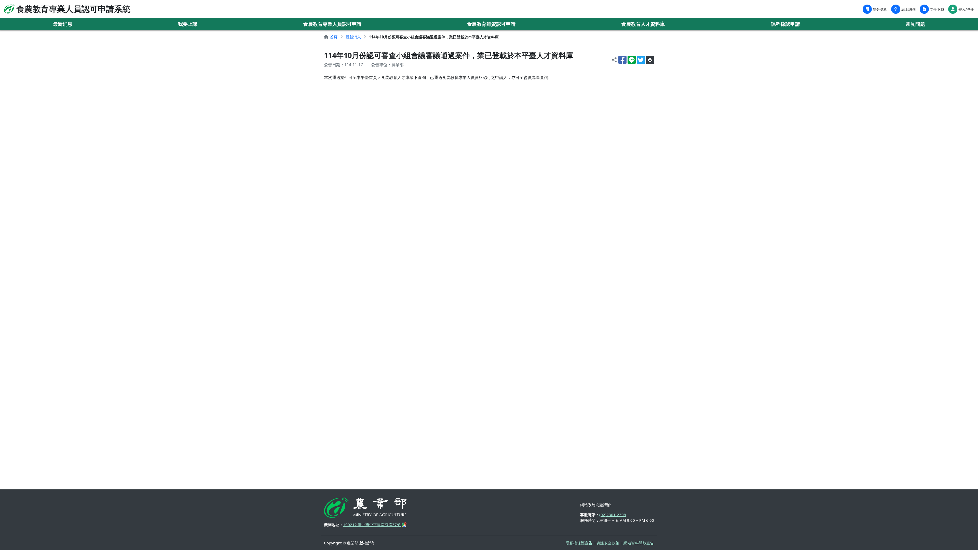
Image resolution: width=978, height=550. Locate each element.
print (650, 59)
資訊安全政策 (607, 542)
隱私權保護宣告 (579, 542)
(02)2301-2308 (612, 514)
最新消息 (62, 23)
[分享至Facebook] (622, 60)
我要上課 (187, 23)
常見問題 (915, 23)
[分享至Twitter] (641, 60)
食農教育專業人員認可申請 (332, 23)
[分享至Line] (632, 60)
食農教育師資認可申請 (491, 23)
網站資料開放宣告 (638, 542)
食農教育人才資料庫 (643, 23)
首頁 (333, 36)
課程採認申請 (785, 23)
